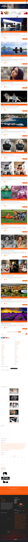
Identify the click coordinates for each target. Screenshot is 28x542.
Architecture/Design (14, 31)
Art (2, 343)
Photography (13, 152)
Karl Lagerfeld (21, 523)
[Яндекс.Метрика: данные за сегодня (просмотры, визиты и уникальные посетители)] (4, 521)
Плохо (16, 502)
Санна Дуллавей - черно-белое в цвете (7, 250)
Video (15, 363)
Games (2, 350)
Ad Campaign (6, 448)
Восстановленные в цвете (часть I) (7, 177)
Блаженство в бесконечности (6, 57)
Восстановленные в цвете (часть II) (7, 154)
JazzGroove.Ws (5, 2)
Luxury (3, 352)
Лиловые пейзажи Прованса (6, 323)
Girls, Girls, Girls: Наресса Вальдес (7, 82)
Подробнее (24, 256)
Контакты (3, 500)
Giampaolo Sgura (14, 445)
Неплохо (16, 501)
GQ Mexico (25, 523)
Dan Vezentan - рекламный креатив (7, 275)
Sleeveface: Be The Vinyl (5, 225)
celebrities (16, 517)
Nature (16, 354)
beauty (21, 514)
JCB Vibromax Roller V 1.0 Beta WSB (21, 528)
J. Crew (22, 448)
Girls (12, 80)
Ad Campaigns (3, 341)
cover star (10, 448)
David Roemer (13, 448)
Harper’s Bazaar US (17, 523)
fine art (17, 445)
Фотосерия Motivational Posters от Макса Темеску (10, 201)
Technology (16, 361)
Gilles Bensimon (23, 520)
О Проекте (3, 499)
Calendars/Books (13, 223)
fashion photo (2, 445)
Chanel (23, 445)
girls (15, 514)
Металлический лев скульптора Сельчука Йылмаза (10, 106)
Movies (3, 354)
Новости (25, 5)
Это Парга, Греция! (4, 129)
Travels (12, 127)
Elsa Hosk (16, 448)
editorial (19, 448)
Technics (3, 361)
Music (15, 352)
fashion (18, 514)
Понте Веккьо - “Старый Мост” (6, 299)
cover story (21, 445)
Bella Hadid (10, 445)
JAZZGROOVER (8, 31)
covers (25, 514)
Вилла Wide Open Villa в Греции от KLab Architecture (10, 33)
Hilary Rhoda (2, 448)
